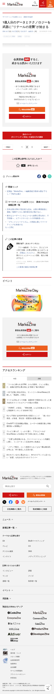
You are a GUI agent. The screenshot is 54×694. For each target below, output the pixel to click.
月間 (39, 378)
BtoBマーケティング (36, 540)
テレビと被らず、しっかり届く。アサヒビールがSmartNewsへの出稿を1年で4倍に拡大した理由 (26, 432)
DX (4, 540)
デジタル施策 (8, 551)
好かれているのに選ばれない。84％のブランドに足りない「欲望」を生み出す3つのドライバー (29, 456)
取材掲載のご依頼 (40, 509)
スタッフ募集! (15, 656)
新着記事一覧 (9, 527)
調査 (30, 570)
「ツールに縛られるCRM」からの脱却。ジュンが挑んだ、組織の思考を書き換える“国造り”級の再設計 (28, 385)
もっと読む (9, 227)
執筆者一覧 (32, 581)
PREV (8, 147)
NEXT (46, 147)
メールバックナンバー (28, 103)
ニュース (7, 519)
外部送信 (13, 678)
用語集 (6, 598)
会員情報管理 (14, 660)
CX (29, 546)
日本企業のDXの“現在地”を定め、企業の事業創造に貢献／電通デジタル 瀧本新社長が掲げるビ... (27, 210)
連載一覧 (6, 581)
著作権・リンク (15, 653)
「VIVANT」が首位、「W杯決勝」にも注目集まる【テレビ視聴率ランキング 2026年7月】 (29, 409)
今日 (14, 378)
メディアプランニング (37, 556)
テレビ (5, 546)
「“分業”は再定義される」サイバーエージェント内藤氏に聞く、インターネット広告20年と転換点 (28, 440)
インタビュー (8, 570)
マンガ (5, 575)
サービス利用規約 (16, 671)
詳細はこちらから (27, 252)
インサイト (7, 556)
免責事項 (13, 663)
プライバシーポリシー (17, 674)
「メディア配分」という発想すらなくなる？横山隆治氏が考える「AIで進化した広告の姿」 (28, 448)
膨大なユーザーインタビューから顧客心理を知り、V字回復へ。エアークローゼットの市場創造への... (27, 216)
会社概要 (13, 667)
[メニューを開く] (4, 4)
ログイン (28, 116)
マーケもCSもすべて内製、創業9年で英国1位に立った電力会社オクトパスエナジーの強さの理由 (29, 401)
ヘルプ (12, 649)
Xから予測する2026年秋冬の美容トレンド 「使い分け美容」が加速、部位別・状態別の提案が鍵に (28, 416)
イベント (7, 590)
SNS (30, 551)
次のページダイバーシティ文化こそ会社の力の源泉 (27, 135)
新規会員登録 (28, 109)
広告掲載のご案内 (14, 509)
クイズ (31, 575)
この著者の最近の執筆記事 (26, 267)
